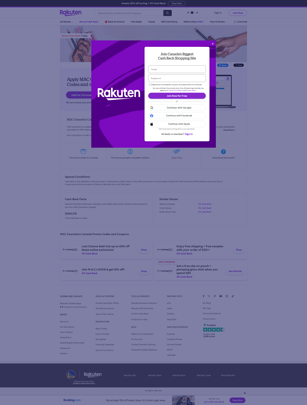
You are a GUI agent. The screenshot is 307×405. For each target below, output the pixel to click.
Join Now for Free (177, 95)
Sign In (189, 134)
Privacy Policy (191, 90)
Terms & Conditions (176, 90)
